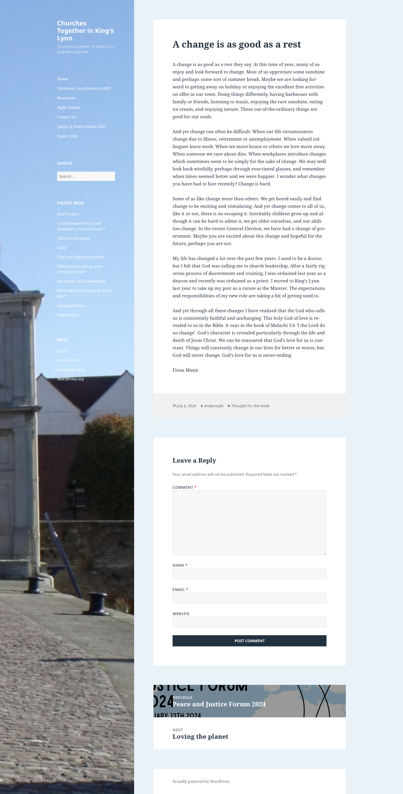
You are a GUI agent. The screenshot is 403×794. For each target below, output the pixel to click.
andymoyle (213, 405)
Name (180, 565)
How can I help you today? (80, 257)
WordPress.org (70, 378)
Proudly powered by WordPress (201, 781)
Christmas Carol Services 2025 (84, 88)
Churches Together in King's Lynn (85, 30)
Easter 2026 (67, 136)
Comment (185, 487)
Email (180, 589)
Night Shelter (69, 107)
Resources (66, 98)
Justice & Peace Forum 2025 (81, 126)
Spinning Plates (71, 305)
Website (181, 613)
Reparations (68, 314)
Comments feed (71, 369)
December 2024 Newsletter (81, 281)
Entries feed (68, 360)
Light (61, 247)
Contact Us (66, 117)
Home (62, 78)
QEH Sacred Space (73, 238)
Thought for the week (250, 405)
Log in (62, 351)
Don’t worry (68, 214)
